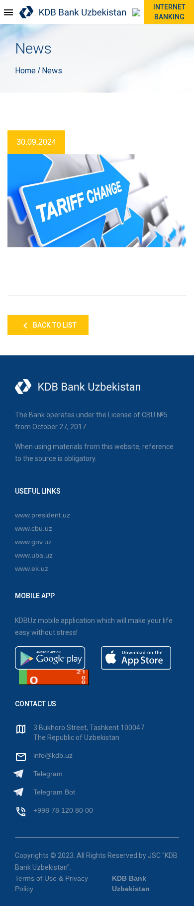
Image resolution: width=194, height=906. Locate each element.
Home (26, 70)
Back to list (54, 325)
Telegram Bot (54, 792)
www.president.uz (42, 515)
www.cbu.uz (33, 528)
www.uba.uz (34, 555)
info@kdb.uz (53, 755)
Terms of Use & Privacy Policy (51, 883)
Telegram (48, 774)
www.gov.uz (33, 542)
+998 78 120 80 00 (63, 810)
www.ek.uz (31, 568)
